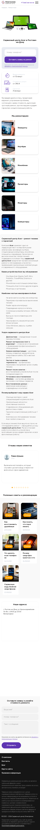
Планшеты (22, 128)
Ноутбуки (22, 146)
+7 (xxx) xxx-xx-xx (27, 2)
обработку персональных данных (16, 66)
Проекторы (23, 184)
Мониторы (22, 203)
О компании (6, 757)
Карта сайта (7, 769)
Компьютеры (23, 222)
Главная (4, 7)
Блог (3, 765)
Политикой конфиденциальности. (13, 825)
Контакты (6, 761)
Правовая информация (11, 773)
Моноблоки (23, 165)
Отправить (11, 745)
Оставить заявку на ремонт (20, 60)
